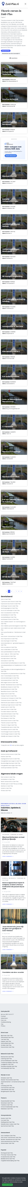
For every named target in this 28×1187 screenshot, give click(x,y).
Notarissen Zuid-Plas (7, 1103)
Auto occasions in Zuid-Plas (9, 647)
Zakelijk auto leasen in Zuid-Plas (10, 736)
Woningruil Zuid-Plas (7, 1153)
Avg (2, 1024)
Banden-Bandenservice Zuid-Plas (10, 1139)
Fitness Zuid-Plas (6, 790)
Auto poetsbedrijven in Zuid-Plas (10, 652)
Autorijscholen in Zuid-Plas (8, 658)
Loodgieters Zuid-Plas (7, 1064)
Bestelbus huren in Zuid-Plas (9, 691)
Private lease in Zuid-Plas (8, 716)
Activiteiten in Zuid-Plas (8, 779)
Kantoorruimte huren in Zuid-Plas (10, 754)
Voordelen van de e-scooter (13, 972)
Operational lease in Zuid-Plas (9, 714)
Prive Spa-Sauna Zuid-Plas (8, 1155)
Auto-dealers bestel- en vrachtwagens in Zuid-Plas (13, 623)
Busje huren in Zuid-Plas (8, 694)
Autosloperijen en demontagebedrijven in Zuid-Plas (13, 670)
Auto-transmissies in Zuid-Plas (10, 676)
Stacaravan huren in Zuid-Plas (9, 720)
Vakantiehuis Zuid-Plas (7, 1089)
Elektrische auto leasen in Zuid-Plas (11, 703)
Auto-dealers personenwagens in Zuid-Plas (13, 626)
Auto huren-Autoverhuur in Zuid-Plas (11, 636)
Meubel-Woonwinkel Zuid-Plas (10, 1080)
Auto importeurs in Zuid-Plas (9, 639)
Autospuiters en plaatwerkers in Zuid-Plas (13, 673)
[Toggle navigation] (25, 4)
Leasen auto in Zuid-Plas (8, 707)
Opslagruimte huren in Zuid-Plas (10, 759)
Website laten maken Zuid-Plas (10, 1124)
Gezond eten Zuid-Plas (7, 1047)
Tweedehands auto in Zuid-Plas (10, 727)
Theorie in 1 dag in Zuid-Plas (9, 725)
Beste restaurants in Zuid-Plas (9, 781)
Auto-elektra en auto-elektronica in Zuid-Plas (13, 629)
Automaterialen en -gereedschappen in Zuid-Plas (12, 644)
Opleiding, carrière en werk (12, 834)
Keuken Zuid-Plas (6, 1118)
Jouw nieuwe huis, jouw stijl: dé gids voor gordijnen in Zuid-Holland (13, 929)
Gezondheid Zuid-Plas (7, 1043)
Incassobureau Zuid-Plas (8, 1157)
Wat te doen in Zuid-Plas (8, 777)
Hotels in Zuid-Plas (6, 788)
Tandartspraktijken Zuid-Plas (9, 1062)
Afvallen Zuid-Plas (6, 1045)
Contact (3, 1016)
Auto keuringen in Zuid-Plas (9, 641)
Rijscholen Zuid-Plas (6, 1035)
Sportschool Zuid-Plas (7, 1126)
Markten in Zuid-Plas (7, 786)
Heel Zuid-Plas (5, 50)
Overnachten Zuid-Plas (7, 1087)
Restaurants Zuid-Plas (7, 1057)
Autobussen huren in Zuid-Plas (10, 619)
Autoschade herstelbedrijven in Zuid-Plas (13, 663)
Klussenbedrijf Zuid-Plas (8, 1101)
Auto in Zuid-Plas (6, 599)
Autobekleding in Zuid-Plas (8, 617)
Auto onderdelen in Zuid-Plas (9, 649)
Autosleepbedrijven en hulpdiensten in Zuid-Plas (14, 666)
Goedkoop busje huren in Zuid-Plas (11, 705)
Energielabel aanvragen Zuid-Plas (11, 765)
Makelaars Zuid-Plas (7, 1109)
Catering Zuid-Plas (6, 1058)
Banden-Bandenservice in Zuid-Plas (11, 685)
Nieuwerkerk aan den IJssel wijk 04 (11, 53)
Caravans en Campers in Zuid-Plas (11, 698)
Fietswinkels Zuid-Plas (7, 1037)
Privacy (3, 1026)
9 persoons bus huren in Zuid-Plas (10, 604)
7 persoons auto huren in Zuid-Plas (11, 601)
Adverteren (4, 1018)
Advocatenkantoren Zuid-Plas (10, 1141)
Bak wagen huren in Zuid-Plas (9, 682)
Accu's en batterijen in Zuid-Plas (10, 610)
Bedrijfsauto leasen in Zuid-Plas (10, 687)
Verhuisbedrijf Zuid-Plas (8, 1068)
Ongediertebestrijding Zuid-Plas (10, 1161)
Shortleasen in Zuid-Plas (8, 718)
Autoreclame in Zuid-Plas (8, 656)
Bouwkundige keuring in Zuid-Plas (10, 763)
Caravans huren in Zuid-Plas (9, 700)
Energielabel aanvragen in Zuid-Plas (11, 761)
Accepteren (7, 1184)
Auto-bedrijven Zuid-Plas (8, 1135)
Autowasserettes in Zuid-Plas (9, 680)
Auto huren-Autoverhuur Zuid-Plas (11, 1137)
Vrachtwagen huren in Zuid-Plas (10, 732)
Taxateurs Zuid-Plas (6, 1105)
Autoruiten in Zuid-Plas (7, 661)
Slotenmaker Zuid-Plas (7, 1143)
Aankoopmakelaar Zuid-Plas (9, 768)
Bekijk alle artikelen (6, 813)
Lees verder (7, 856)
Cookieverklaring (6, 1022)
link (11, 745)
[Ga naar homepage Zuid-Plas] (10, 4)
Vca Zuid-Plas (5, 1120)
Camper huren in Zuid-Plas (9, 696)
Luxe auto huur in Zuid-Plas (8, 709)
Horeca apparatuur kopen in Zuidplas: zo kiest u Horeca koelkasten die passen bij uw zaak (13, 886)
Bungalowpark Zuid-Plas (8, 1091)
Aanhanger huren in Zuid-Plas (9, 606)
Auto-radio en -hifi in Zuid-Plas (10, 654)
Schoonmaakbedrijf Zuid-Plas (9, 1107)
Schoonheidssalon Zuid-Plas (9, 1060)
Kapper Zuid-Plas (6, 1041)
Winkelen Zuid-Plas (6, 1078)
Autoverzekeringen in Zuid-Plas (10, 678)
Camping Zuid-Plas (6, 1085)
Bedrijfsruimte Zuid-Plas (8, 1159)
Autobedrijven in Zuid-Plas (8, 615)
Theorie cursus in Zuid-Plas (8, 723)
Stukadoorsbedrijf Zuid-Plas (9, 1066)
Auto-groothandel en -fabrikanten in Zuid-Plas (13, 633)
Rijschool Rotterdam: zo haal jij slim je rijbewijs (13, 838)
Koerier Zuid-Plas (6, 756)
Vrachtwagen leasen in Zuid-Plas (10, 734)
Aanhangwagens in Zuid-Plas (9, 608)
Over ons (3, 1020)
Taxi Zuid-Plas (5, 1039)
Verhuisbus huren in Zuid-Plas (9, 729)
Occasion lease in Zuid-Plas (9, 711)
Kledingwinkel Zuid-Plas (7, 1122)
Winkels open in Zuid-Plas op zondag (11, 784)
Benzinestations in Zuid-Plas (9, 689)
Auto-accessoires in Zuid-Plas (9, 613)
